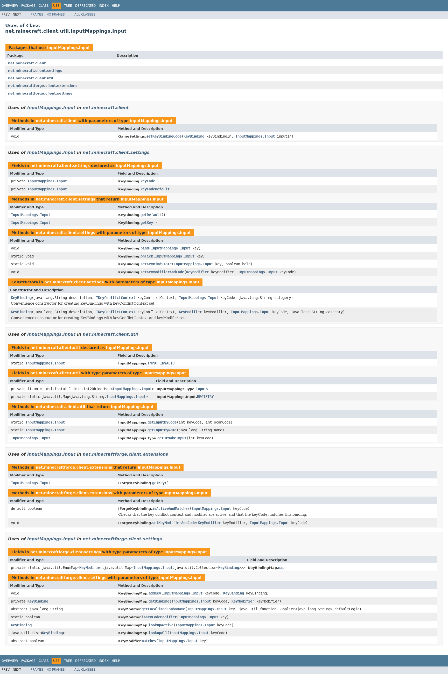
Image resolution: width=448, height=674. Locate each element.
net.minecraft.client (27, 63)
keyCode (148, 181)
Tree (68, 6)
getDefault (151, 215)
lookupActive (161, 625)
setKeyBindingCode (163, 136)
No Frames (55, 14)
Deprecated (85, 6)
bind (145, 248)
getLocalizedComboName (163, 609)
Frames (37, 14)
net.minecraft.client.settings (35, 71)
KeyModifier (197, 272)
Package (28, 6)
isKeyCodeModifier (159, 617)
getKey (147, 222)
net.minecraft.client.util (30, 78)
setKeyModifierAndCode (162, 272)
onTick (147, 256)
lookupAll (158, 633)
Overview (10, 6)
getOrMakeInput (171, 438)
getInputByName (162, 430)
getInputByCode (162, 422)
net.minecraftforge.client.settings (40, 93)
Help (116, 6)
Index (104, 6)
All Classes (84, 14)
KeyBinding (194, 136)
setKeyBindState (156, 264)
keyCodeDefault (155, 189)
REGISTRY (205, 397)
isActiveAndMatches (171, 508)
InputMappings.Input (68, 48)
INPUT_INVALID (161, 363)
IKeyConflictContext (115, 298)
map (281, 567)
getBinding (159, 601)
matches (149, 641)
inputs (202, 389)
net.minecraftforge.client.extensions (43, 86)
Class (44, 6)
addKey (155, 593)
